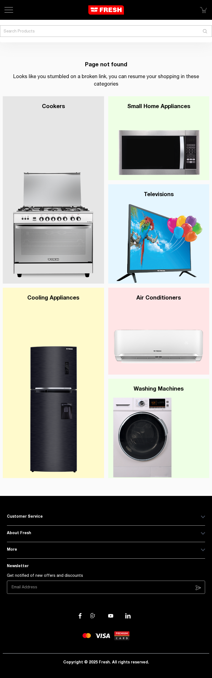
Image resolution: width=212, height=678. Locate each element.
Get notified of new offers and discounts (45, 575)
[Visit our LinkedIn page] (128, 615)
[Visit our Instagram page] (93, 615)
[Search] (205, 31)
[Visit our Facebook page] (80, 615)
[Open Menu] (8, 10)
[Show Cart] (203, 10)
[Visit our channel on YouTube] (110, 615)
